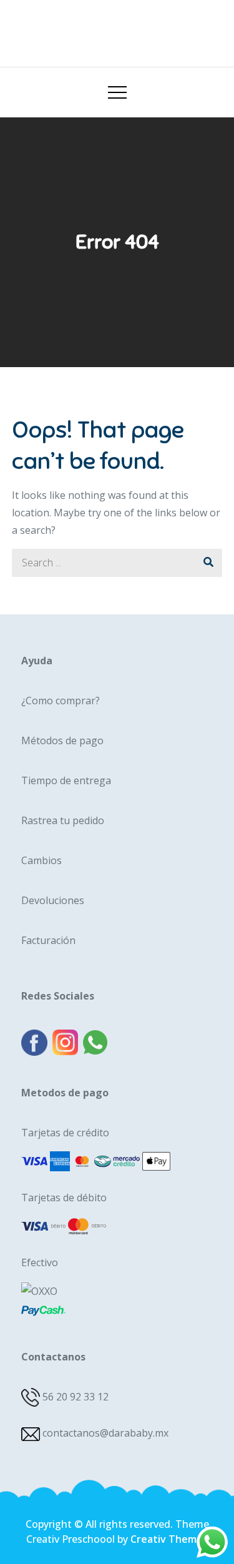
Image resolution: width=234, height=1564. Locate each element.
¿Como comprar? (60, 700)
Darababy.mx (116, 29)
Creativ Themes (169, 1539)
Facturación (48, 940)
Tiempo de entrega (66, 780)
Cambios (41, 860)
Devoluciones (52, 900)
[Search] (208, 563)
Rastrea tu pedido (62, 820)
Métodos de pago (62, 740)
